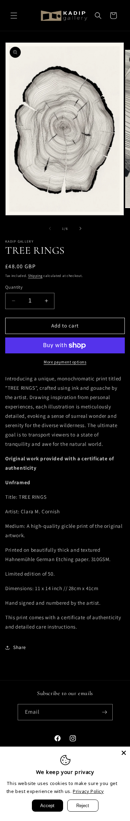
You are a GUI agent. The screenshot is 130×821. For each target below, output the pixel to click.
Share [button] (19, 647)
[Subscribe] (104, 712)
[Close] (123, 752)
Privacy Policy (88, 791)
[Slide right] (80, 228)
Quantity (14, 287)
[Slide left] (50, 228)
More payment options (65, 361)
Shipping (35, 275)
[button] (13, 15)
